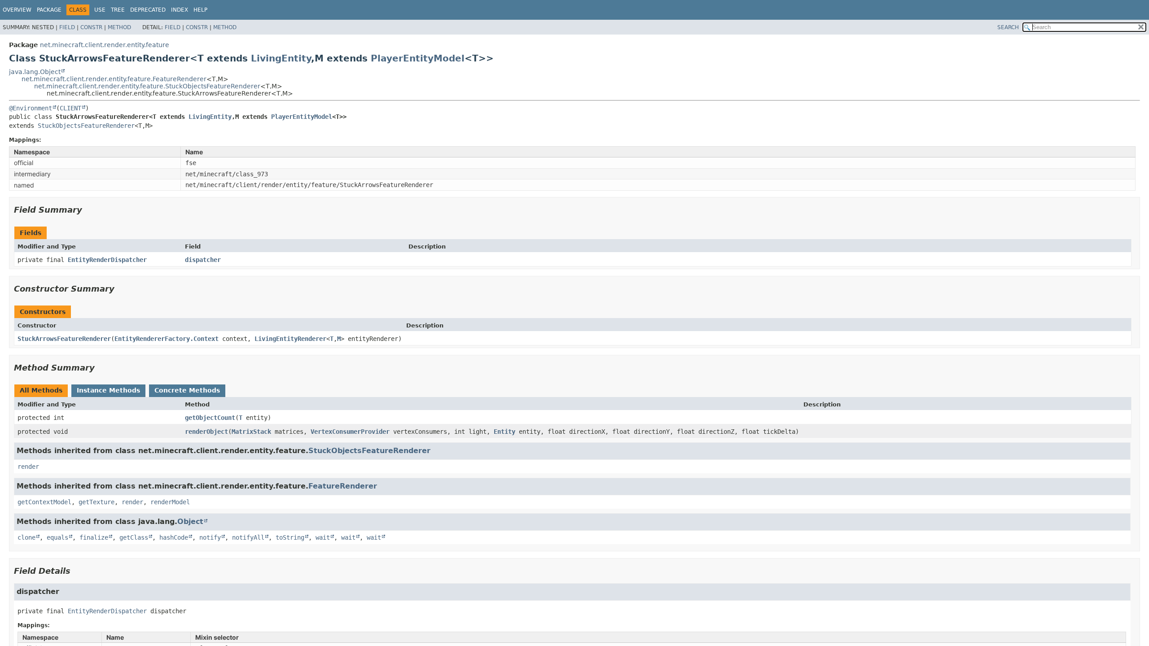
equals (57, 537)
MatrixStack (251, 431)
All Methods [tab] (41, 390)
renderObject (206, 431)
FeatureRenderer (342, 486)
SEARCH (1008, 27)
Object (190, 521)
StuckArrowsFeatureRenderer (64, 338)
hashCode (173, 537)
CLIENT (70, 108)
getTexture (96, 502)
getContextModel (44, 502)
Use (99, 10)
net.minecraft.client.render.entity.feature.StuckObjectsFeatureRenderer (147, 86)
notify (210, 537)
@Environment (30, 108)
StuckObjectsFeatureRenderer (86, 125)
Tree (118, 10)
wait (323, 537)
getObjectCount (210, 417)
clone (26, 537)
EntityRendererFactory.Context (166, 338)
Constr (91, 27)
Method (119, 27)
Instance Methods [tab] (108, 390)
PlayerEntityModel (418, 58)
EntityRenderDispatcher (107, 259)
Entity (504, 431)
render (28, 466)
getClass (133, 537)
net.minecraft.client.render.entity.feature (104, 44)
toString (290, 537)
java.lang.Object (35, 71)
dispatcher (203, 259)
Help (200, 10)
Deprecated (148, 10)
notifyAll (248, 537)
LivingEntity (281, 58)
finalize (93, 537)
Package (49, 10)
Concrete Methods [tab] (187, 390)
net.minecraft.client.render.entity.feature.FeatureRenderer (114, 79)
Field (67, 27)
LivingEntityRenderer (290, 338)
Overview (17, 10)
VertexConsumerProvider (350, 431)
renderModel (170, 502)
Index (179, 10)
